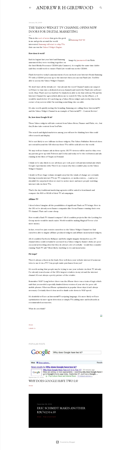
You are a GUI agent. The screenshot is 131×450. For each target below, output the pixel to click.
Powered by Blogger (67, 442)
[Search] (100, 7)
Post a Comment (49, 417)
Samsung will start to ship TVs (52, 44)
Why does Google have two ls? (53, 381)
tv (35, 328)
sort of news (43, 38)
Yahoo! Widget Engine (52, 47)
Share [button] (31, 325)
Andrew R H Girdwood (64, 8)
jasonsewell (82, 60)
